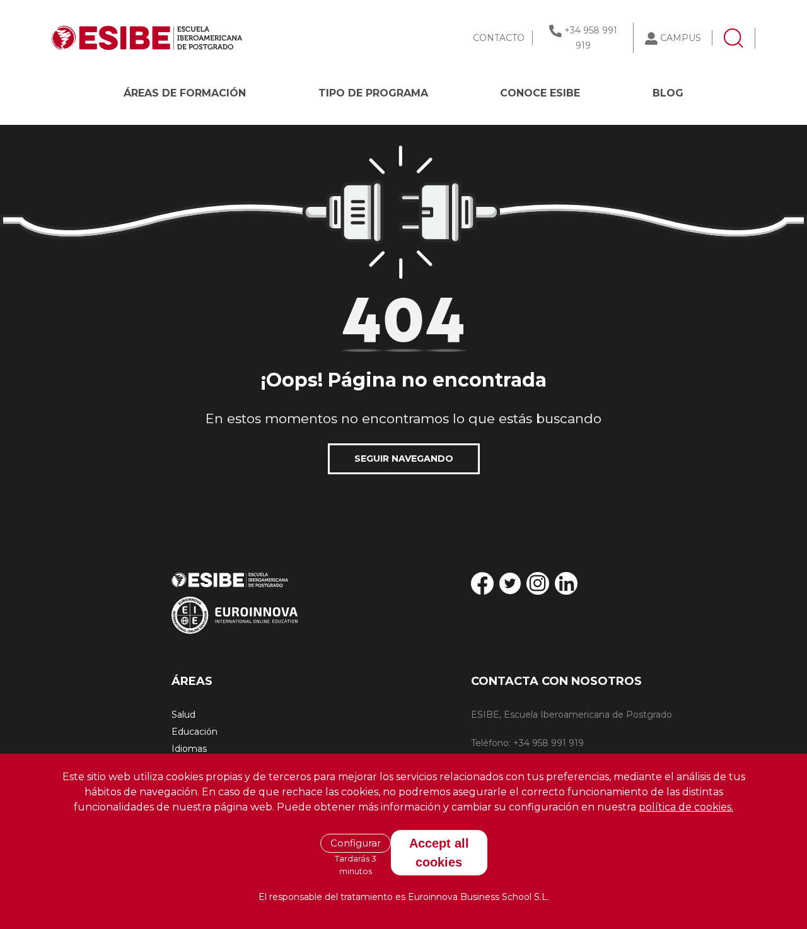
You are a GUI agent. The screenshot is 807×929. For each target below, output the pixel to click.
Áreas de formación (185, 93)
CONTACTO (499, 38)
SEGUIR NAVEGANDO (403, 458)
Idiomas (189, 748)
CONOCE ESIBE (540, 93)
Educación (194, 731)
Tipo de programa (373, 93)
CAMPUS (680, 38)
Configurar (355, 843)
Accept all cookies (439, 852)
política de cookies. (686, 807)
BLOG (668, 93)
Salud (183, 714)
